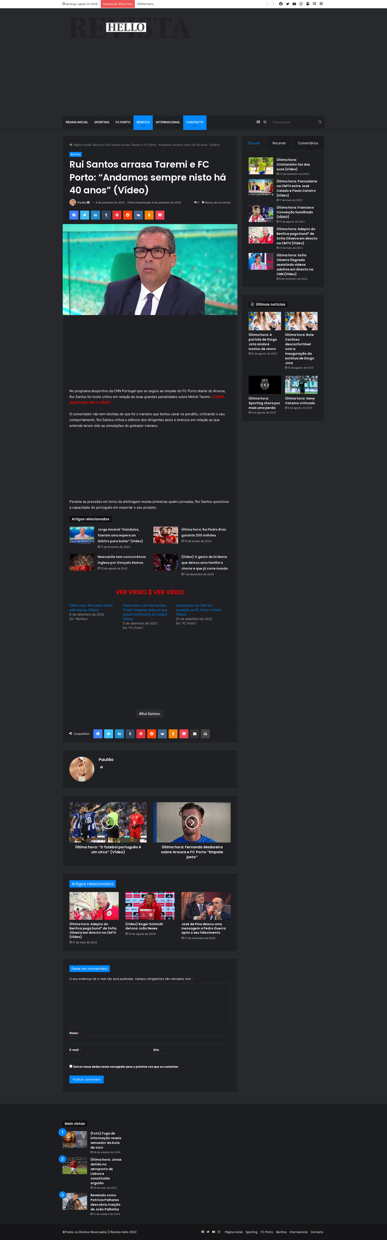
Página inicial (77, 122)
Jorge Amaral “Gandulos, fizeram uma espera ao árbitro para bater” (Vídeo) (120, 535)
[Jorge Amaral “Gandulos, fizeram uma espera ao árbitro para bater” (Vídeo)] (82, 535)
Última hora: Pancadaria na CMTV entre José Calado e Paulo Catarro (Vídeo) (297, 188)
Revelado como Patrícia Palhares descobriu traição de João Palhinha (105, 1202)
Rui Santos (150, 713)
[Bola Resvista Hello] (129, 28)
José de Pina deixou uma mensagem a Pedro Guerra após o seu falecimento (203, 928)
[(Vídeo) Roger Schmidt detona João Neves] (150, 906)
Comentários (308, 143)
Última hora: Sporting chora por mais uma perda (264, 403)
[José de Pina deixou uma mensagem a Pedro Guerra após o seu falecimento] (206, 906)
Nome (74, 1033)
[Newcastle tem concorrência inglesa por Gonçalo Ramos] (82, 562)
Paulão (81, 202)
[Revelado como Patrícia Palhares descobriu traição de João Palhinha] (74, 1201)
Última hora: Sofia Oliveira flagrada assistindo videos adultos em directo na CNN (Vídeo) (295, 264)
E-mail (75, 1050)
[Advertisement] (193, 81)
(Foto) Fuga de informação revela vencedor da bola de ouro (105, 1140)
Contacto (194, 122)
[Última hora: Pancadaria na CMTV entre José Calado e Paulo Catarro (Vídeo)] (261, 187)
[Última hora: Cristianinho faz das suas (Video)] (261, 166)
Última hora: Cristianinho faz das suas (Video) (293, 164)
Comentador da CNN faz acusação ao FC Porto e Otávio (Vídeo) (198, 609)
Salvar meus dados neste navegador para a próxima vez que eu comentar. (126, 1066)
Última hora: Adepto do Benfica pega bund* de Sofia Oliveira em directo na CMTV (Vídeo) (92, 930)
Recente (279, 143)
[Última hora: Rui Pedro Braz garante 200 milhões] (165, 535)
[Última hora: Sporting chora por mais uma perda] (265, 385)
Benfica (143, 122)
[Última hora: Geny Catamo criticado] (301, 385)
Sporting (101, 122)
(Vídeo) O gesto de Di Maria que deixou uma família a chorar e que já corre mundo (204, 563)
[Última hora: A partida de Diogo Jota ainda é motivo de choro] (265, 321)
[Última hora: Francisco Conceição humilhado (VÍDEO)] (261, 213)
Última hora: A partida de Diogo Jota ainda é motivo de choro (263, 342)
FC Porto (123, 122)
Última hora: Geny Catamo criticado (300, 400)
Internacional (168, 122)
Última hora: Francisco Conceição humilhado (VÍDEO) (295, 212)
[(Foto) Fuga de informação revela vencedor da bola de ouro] (74, 1139)
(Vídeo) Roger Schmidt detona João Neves (144, 926)
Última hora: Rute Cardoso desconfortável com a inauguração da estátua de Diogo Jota (198, 4)
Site (156, 1050)
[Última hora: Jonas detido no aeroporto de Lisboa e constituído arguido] (74, 1165)
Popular (254, 143)
